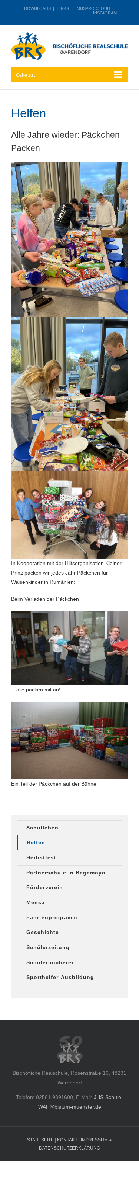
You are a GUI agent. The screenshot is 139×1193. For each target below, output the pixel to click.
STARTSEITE (40, 1140)
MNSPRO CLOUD (93, 8)
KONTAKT (67, 1140)
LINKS (63, 8)
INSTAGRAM (105, 13)
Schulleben (42, 828)
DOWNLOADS (37, 8)
